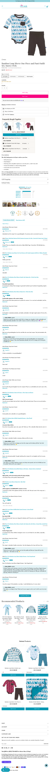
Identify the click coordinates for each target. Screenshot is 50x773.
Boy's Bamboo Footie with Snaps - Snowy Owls (19, 618)
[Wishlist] (45, 6)
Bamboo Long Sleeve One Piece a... (13, 138)
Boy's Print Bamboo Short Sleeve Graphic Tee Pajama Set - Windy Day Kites (22, 277)
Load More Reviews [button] (25, 595)
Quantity (3, 85)
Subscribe (46, 743)
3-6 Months (5, 76)
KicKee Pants (4, 68)
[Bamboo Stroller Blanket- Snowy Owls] (42, 609)
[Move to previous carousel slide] (44, 601)
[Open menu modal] (2, 6)
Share (4, 59)
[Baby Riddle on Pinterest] (6, 748)
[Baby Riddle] (23, 6)
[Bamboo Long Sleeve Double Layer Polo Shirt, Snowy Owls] (30, 609)
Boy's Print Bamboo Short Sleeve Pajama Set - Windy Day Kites (19, 291)
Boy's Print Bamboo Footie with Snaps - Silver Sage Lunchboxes (19, 392)
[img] (25, 187)
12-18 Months (21, 76)
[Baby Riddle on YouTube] (12, 748)
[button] (18, 191)
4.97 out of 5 (28, 187)
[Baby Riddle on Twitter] (10, 748)
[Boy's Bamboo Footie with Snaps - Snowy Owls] (19, 609)
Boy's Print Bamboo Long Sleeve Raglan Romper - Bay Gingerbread (20, 556)
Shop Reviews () (20, 220)
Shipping (4, 104)
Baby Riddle (15, 770)
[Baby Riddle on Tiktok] (8, 748)
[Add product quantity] (6, 88)
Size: (5, 74)
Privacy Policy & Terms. (22, 758)
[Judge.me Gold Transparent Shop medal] (18, 213)
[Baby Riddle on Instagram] (4, 748)
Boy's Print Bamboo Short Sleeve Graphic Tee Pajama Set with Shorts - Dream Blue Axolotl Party (26, 524)
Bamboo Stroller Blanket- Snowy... (37, 702)
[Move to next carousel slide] (47, 601)
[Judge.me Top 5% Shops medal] (31, 213)
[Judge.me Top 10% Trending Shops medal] (37, 213)
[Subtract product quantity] (3, 88)
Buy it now (25, 96)
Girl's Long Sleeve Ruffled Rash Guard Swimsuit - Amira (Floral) (19, 509)
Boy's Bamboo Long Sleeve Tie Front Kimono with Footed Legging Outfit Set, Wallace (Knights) (26, 253)
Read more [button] (4, 246)
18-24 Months (30, 76)
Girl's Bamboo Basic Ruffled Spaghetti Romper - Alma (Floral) (18, 418)
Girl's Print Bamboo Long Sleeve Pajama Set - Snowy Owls (7, 618)
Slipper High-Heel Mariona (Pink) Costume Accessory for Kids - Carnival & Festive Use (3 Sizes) (26, 238)
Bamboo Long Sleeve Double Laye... (13, 668)
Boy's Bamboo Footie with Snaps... (13, 143)
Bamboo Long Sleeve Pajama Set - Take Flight (15, 482)
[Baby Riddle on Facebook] (2, 748)
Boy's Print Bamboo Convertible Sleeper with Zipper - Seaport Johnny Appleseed (23, 468)
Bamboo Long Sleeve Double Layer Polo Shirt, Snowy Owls (31, 618)
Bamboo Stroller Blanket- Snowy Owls (43, 617)
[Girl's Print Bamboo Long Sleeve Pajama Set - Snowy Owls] (7, 609)
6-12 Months (13, 76)
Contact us (12, 114)
